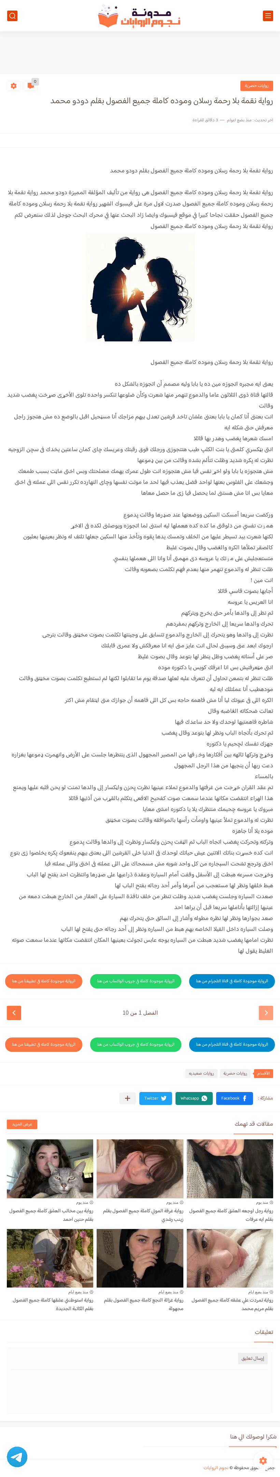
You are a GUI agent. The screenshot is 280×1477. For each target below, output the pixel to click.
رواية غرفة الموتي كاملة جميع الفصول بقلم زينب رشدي (143, 1215)
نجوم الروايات (216, 1468)
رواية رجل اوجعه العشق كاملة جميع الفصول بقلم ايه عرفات (231, 1215)
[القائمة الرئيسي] (268, 16)
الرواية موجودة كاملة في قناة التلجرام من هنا (232, 981)
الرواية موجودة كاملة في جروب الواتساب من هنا (135, 981)
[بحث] (12, 16)
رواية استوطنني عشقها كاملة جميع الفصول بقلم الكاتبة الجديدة (53, 1304)
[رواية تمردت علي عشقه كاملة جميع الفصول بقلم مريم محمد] (230, 1258)
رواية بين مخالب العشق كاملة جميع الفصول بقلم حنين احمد (51, 1215)
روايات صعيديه (201, 1073)
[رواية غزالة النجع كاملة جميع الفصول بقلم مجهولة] (140, 1258)
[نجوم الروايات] (140, 16)
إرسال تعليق (252, 1358)
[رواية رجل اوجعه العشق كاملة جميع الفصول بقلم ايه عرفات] (230, 1168)
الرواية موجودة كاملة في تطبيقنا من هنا (43, 981)
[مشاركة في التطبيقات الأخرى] (127, 1098)
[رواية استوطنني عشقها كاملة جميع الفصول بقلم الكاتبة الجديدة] (50, 1258)
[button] (234, 1098)
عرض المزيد (22, 1124)
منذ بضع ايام (258, 1292)
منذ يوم (262, 1202)
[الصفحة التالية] (14, 1013)
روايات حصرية (257, 86)
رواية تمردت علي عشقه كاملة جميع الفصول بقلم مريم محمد (232, 1304)
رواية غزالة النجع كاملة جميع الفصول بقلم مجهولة (143, 1304)
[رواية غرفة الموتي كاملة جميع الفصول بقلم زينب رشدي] (140, 1168)
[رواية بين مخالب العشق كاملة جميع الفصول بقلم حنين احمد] (50, 1168)
